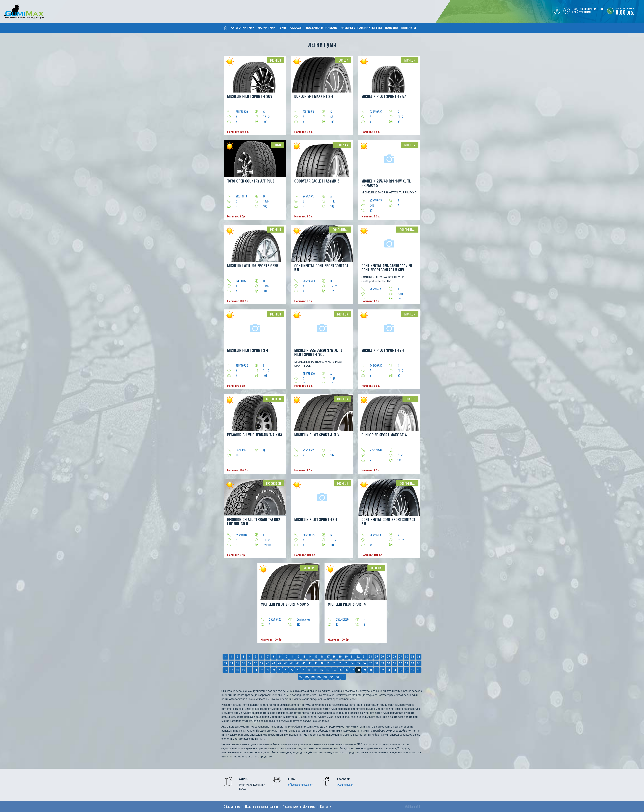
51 (334, 663)
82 (322, 670)
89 (364, 670)
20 (346, 656)
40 (267, 663)
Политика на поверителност (261, 806)
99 (300, 676)
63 (406, 663)
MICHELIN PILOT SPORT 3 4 (247, 350)
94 (394, 670)
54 (352, 663)
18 (334, 656)
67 (231, 670)
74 (273, 670)
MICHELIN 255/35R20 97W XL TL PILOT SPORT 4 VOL (318, 352)
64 (412, 663)
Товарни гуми (290, 806)
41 (273, 663)
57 (370, 663)
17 (328, 656)
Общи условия (232, 806)
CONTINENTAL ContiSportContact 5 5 (321, 267)
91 (376, 670)
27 (388, 656)
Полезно (391, 27)
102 (319, 676)
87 (352, 670)
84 (334, 670)
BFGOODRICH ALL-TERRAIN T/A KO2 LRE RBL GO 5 (253, 521)
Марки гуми (266, 27)
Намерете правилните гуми (361, 27)
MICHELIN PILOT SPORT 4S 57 (383, 96)
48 (315, 663)
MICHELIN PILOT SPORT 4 (347, 604)
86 (346, 670)
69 (243, 670)
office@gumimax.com (300, 784)
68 (237, 670)
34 (231, 663)
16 (322, 656)
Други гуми (309, 806)
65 (418, 663)
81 (315, 670)
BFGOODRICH (273, 399)
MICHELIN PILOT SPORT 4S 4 (383, 350)
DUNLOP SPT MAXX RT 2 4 (313, 96)
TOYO (278, 145)
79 (303, 670)
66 (225, 670)
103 (325, 676)
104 (331, 676)
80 (309, 670)
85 (340, 670)
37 (249, 663)
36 (243, 663)
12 (297, 656)
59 (382, 663)
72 (261, 670)
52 (340, 663)
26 (382, 656)
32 (418, 656)
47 (309, 663)
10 (285, 656)
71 (255, 670)
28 (394, 656)
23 (364, 656)
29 (400, 656)
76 (285, 670)
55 (358, 663)
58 (376, 663)
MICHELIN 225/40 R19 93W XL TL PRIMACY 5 (386, 183)
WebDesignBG (412, 806)
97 (412, 670)
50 (328, 663)
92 (382, 670)
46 (303, 663)
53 (346, 663)
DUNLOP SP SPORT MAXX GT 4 (384, 434)
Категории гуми (242, 27)
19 (340, 656)
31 (412, 656)
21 (352, 656)
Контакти (408, 27)
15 (315, 656)
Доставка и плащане (321, 27)
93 (388, 670)
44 (291, 663)
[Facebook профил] (557, 12)
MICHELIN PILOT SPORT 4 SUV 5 (285, 604)
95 (400, 670)
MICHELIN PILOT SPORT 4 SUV (249, 96)
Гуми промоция (290, 27)
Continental (340, 229)
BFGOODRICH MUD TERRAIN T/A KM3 (254, 434)
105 (337, 676)
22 (358, 656)
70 (249, 670)
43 (285, 663)
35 (237, 663)
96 (406, 670)
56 (364, 663)
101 (313, 676)
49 (322, 663)
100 (307, 676)
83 (328, 670)
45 (297, 663)
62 (400, 663)
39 (261, 663)
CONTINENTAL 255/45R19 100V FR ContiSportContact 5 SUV (386, 267)
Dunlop (343, 60)
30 (406, 656)
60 (388, 663)
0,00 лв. (624, 12)
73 (267, 670)
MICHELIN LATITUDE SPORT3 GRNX (253, 265)
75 (279, 670)
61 (394, 663)
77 (291, 670)
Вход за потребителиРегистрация (587, 11)
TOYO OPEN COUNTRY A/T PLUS (250, 181)
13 (303, 656)
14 (309, 656)
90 (370, 670)
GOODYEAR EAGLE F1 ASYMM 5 (316, 181)
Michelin (275, 60)
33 (225, 663)
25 (376, 656)
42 (279, 663)
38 (255, 663)
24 (370, 656)
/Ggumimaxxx (345, 784)
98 (418, 670)
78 (297, 670)
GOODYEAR (342, 145)
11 (291, 656)
